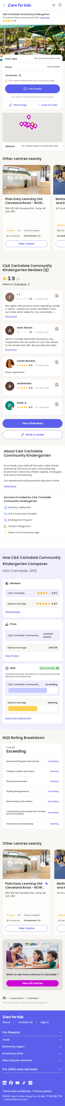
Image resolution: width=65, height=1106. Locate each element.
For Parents (11, 1032)
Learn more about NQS (18, 718)
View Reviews (12, 611)
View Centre (26, 243)
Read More (11, 316)
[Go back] (4, 5)
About (6, 1022)
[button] (5, 187)
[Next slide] (43, 179)
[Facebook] (11, 1083)
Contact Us (25, 1022)
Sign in (45, 1022)
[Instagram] (30, 1083)
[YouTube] (17, 1083)
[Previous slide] (9, 179)
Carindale (32, 998)
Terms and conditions (17, 1091)
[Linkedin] (4, 1083)
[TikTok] (24, 1083)
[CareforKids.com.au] (32, 1016)
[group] (26, 180)
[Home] (4, 998)
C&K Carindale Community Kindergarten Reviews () (27, 268)
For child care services (20, 1069)
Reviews (21, 284)
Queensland (16, 998)
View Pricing (12, 655)
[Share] (54, 5)
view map (45, 17)
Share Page (20, 105)
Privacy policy (43, 1091)
